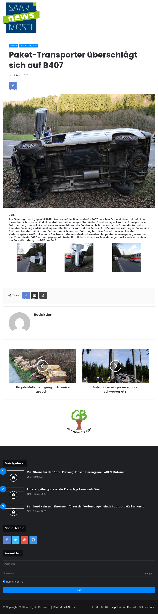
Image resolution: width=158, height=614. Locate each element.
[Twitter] (15, 540)
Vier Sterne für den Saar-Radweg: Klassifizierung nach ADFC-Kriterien (76, 472)
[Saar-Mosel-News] (21, 17)
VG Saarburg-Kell (28, 45)
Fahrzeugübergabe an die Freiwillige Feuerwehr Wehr (64, 489)
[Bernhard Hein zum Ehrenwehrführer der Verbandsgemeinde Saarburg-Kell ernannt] (13, 512)
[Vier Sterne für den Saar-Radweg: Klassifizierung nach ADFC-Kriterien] (13, 477)
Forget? (149, 573)
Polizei (13, 45)
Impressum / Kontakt (124, 607)
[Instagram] (33, 540)
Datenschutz (146, 607)
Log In (79, 590)
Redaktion (43, 314)
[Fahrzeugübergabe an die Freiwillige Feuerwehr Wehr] (13, 495)
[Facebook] (7, 540)
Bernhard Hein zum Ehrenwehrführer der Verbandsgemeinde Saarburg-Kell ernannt (85, 506)
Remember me (14, 581)
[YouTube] (24, 540)
